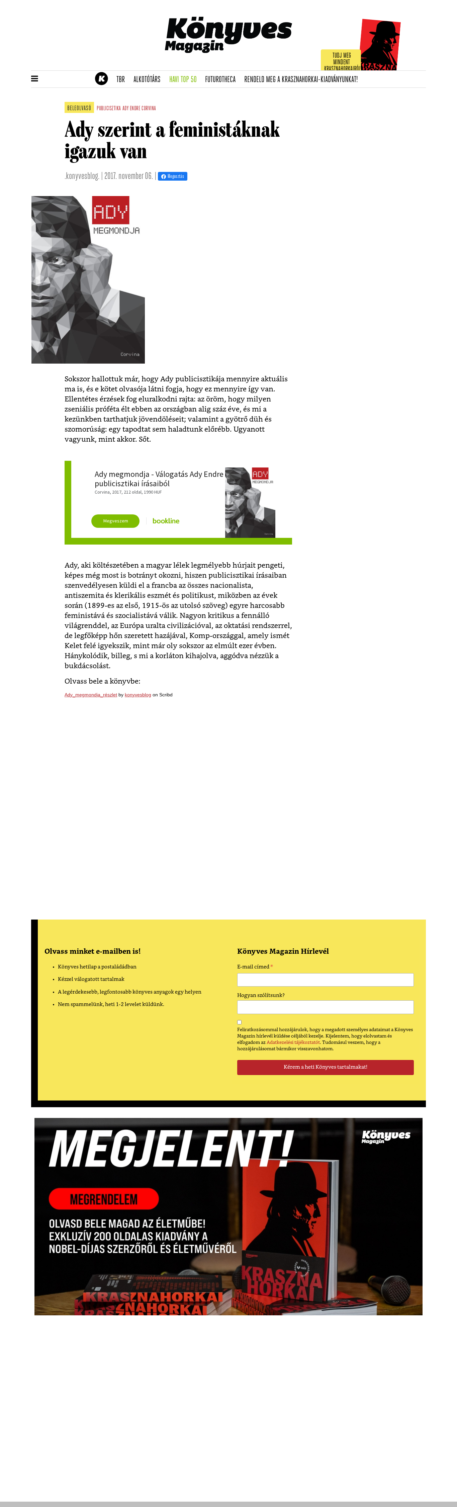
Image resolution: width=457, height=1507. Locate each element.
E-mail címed (255, 967)
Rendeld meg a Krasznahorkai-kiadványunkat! (303, 79)
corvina (149, 109)
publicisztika (109, 109)
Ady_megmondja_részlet (91, 694)
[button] (34, 79)
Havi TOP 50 (185, 79)
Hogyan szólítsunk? (261, 995)
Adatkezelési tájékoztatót (293, 1042)
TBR (122, 79)
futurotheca (222, 79)
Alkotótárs (149, 79)
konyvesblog (138, 694)
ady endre (131, 109)
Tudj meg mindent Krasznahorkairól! (343, 62)
